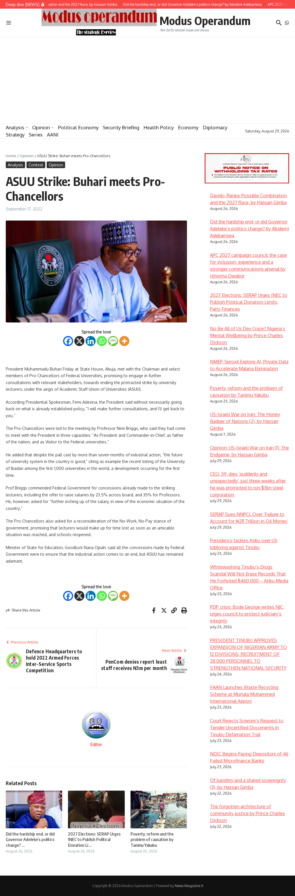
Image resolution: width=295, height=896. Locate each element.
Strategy (15, 135)
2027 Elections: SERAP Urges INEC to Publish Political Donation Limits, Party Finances (248, 302)
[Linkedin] (91, 341)
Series (36, 135)
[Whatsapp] (102, 341)
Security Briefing (121, 127)
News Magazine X (189, 886)
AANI (52, 135)
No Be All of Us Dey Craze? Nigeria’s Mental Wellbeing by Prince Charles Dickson (247, 335)
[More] (124, 341)
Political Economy (78, 127)
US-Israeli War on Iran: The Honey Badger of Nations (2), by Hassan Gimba (245, 421)
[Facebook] (68, 341)
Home (11, 155)
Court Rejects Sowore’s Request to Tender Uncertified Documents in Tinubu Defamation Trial (246, 727)
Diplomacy (215, 127)
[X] (79, 341)
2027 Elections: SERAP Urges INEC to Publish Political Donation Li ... (94, 839)
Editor (96, 744)
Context (36, 164)
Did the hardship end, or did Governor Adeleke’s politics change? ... (30, 839)
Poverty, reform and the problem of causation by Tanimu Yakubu (152, 839)
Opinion (41, 127)
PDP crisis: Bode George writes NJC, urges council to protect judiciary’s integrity (247, 614)
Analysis (15, 127)
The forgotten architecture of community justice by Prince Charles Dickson (247, 813)
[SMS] (113, 341)
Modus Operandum (205, 20)
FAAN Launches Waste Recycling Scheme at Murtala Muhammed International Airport (244, 694)
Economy (188, 127)
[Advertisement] (147, 80)
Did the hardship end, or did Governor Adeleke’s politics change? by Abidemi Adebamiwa (249, 228)
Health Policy (158, 127)
